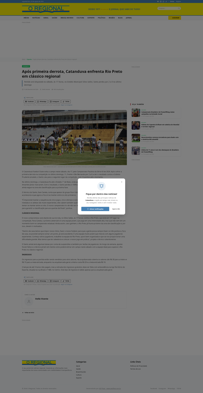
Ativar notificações (96, 209)
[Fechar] (121, 182)
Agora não (116, 209)
